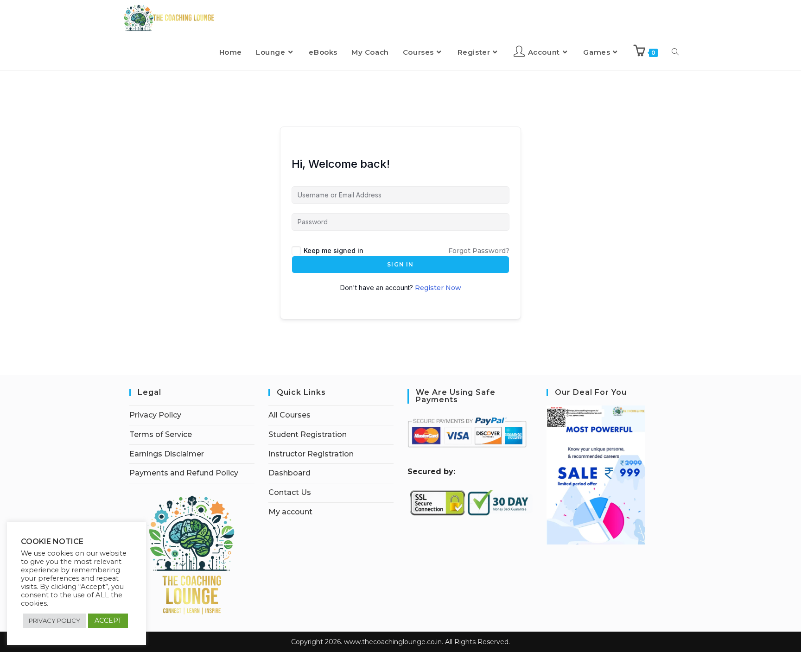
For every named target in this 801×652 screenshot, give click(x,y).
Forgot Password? (478, 251)
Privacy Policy (155, 415)
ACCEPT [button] (108, 620)
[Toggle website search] (675, 52)
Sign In (400, 264)
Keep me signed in (333, 250)
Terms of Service (160, 434)
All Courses (289, 415)
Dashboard (289, 472)
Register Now (438, 288)
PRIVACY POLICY (54, 620)
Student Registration (307, 434)
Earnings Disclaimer (166, 453)
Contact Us (289, 492)
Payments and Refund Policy (183, 472)
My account (290, 511)
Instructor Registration (311, 453)
